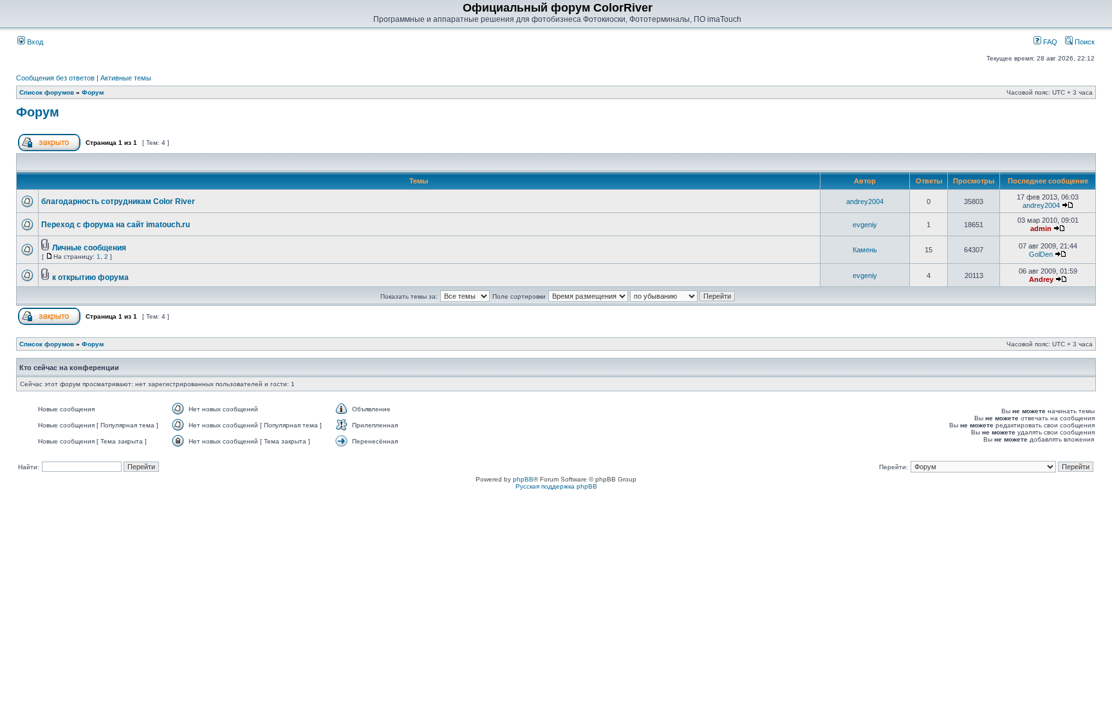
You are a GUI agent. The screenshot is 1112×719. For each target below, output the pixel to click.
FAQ (1049, 42)
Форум (93, 92)
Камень (865, 250)
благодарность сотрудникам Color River (118, 201)
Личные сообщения (89, 247)
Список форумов (46, 92)
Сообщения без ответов (55, 78)
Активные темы (125, 78)
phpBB (523, 479)
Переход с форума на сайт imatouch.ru (115, 224)
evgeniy (865, 225)
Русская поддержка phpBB (556, 486)
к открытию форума (90, 277)
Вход (34, 42)
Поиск (1084, 42)
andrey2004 (865, 201)
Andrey (1041, 279)
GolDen (1041, 254)
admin (1041, 228)
